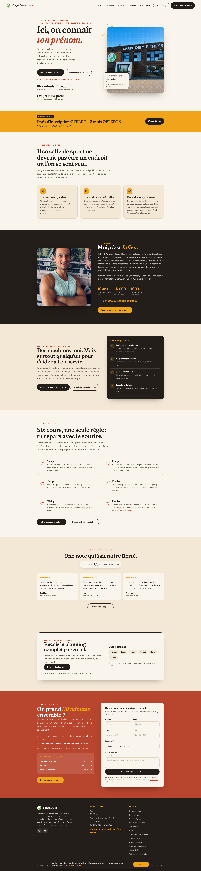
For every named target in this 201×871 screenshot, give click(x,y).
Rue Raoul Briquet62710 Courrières (97, 812)
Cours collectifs (135, 842)
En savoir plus (76, 865)
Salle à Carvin (134, 838)
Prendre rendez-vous (183, 5)
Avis (141, 5)
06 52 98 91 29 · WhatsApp (101, 825)
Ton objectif (109, 741)
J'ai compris (141, 864)
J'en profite (154, 121)
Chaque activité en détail (84, 522)
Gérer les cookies (158, 866)
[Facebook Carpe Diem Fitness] (39, 830)
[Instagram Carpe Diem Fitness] (45, 830)
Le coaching (134, 815)
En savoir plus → (127, 510)
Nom (135, 719)
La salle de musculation (84, 387)
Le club (99, 5)
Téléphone (137, 730)
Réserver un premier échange (115, 310)
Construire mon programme (53, 387)
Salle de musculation (137, 846)
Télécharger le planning (79, 72)
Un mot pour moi (111, 753)
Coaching (110, 5)
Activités (132, 5)
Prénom (108, 719)
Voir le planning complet (51, 522)
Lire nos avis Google (100, 607)
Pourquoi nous (135, 811)
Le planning (161, 5)
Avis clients (133, 827)
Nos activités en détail (137, 823)
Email (107, 730)
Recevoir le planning (57, 667)
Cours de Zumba (135, 850)
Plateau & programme (138, 819)
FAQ (148, 5)
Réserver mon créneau (132, 772)
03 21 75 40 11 (96, 821)
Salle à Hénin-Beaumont (138, 834)
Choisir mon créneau (50, 780)
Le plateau (121, 5)
